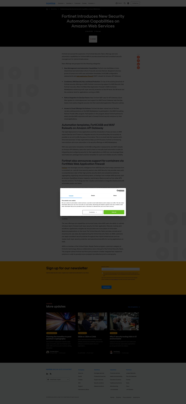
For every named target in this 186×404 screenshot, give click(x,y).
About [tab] (115, 195)
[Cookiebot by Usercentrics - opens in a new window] (117, 191)
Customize (92, 212)
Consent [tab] (71, 195)
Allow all (114, 212)
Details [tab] (93, 195)
